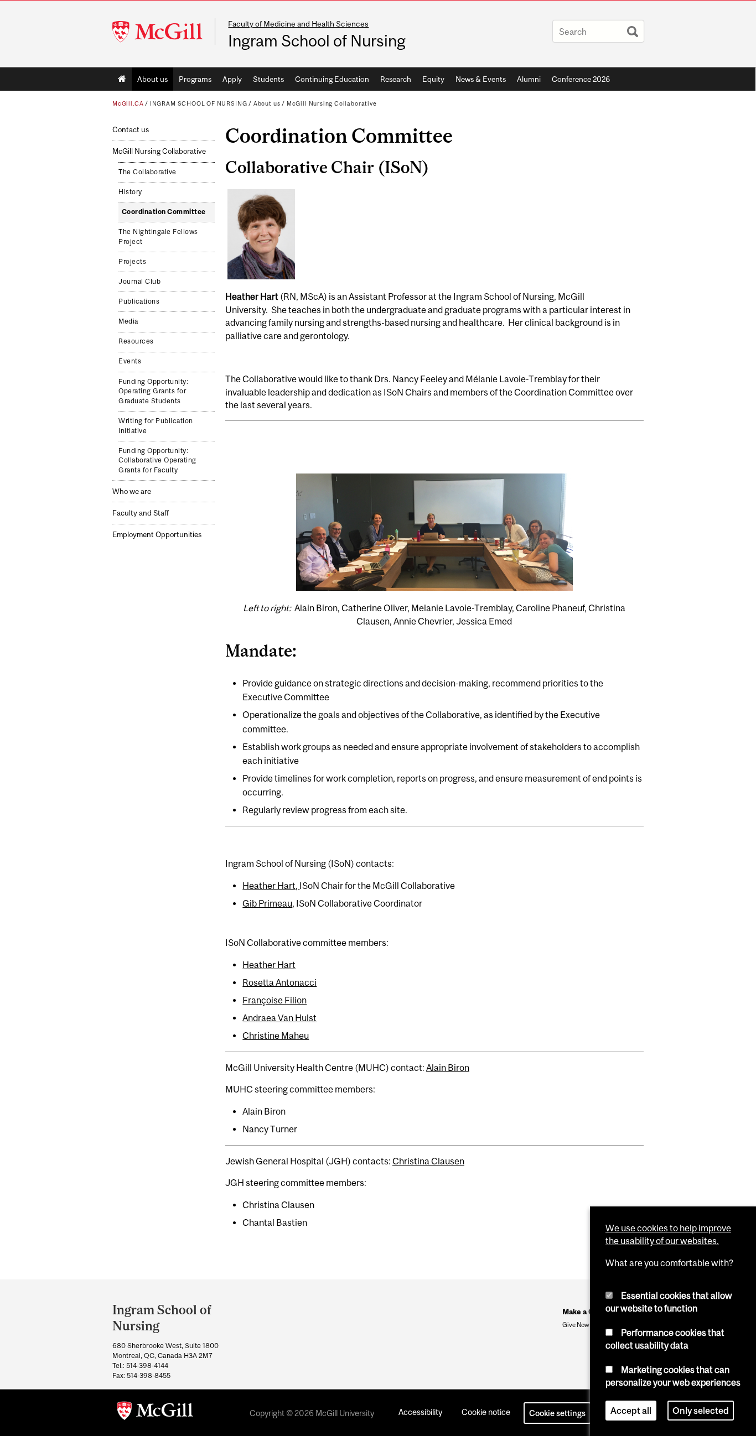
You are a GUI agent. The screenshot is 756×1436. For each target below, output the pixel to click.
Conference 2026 (581, 79)
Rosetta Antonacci (279, 982)
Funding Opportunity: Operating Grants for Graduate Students (153, 391)
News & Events (480, 79)
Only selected (700, 1411)
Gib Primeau (267, 903)
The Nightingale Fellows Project (158, 237)
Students (268, 79)
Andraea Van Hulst (279, 1018)
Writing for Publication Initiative (155, 426)
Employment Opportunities (156, 534)
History (130, 192)
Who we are (131, 491)
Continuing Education (332, 79)
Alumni (529, 79)
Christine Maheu (275, 1035)
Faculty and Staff (140, 513)
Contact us (130, 130)
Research (395, 79)
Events (129, 361)
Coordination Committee (164, 212)
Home (122, 79)
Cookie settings (557, 1413)
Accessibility (420, 1412)
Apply (232, 79)
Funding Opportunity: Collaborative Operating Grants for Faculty (157, 460)
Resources (136, 341)
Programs (195, 79)
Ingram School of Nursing (317, 41)
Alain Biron (447, 1068)
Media (128, 321)
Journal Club (139, 281)
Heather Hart (269, 965)
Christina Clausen (428, 1161)
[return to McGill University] (155, 1413)
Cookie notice (486, 1412)
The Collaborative (147, 172)
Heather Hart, (270, 886)
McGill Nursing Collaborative (332, 103)
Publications (138, 301)
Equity (433, 79)
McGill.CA (127, 103)
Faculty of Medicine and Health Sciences (298, 23)
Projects (132, 262)
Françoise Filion (274, 1000)
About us (152, 79)
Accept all (630, 1411)
